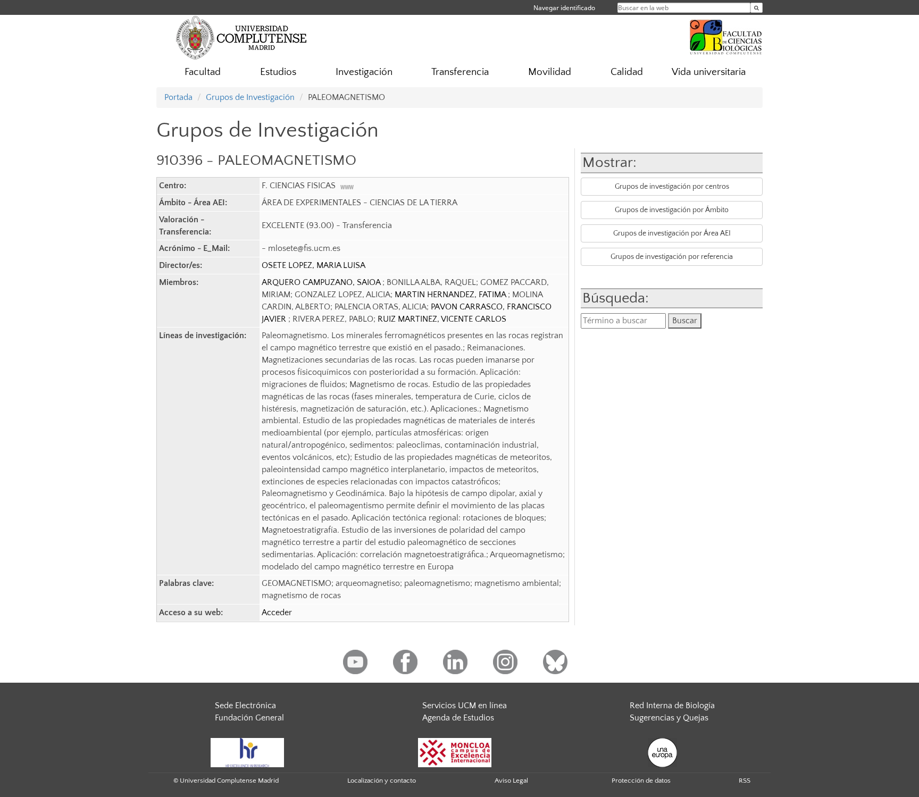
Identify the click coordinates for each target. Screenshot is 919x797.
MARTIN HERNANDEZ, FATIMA (451, 294)
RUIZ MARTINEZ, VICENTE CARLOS (442, 319)
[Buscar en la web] (756, 8)
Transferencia (460, 72)
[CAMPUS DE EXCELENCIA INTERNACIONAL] (454, 752)
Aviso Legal (511, 780)
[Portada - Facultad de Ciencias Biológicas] (726, 35)
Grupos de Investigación (250, 97)
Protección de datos (641, 780)
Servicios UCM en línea (464, 705)
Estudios (278, 72)
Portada (178, 97)
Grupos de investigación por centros (672, 186)
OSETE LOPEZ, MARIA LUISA (313, 265)
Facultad (203, 72)
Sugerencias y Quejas (669, 718)
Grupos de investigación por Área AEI (672, 233)
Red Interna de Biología (672, 705)
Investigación (364, 72)
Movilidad (549, 72)
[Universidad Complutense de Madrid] (241, 37)
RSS (744, 780)
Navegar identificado (564, 7)
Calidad (627, 72)
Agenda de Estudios (458, 718)
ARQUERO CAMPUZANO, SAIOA (322, 282)
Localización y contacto (381, 780)
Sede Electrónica (245, 705)
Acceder (277, 612)
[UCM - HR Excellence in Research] (247, 752)
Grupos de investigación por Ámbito (672, 210)
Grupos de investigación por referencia (672, 257)
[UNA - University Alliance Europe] (662, 752)
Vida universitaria (709, 72)
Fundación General (249, 718)
